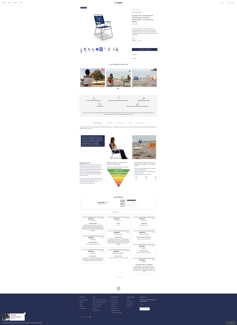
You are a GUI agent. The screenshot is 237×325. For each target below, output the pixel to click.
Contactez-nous (96, 310)
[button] (122, 200)
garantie (95, 308)
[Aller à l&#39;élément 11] (101, 49)
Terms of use (130, 301)
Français (221, 2)
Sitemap (129, 306)
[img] (91, 218)
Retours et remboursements (99, 299)
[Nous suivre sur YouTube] (89, 317)
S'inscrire (144, 308)
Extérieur (82, 306)
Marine (81, 301)
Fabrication (114, 306)
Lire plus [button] (93, 230)
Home (4, 2)
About (15, 2)
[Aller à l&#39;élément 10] (97, 49)
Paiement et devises (97, 304)
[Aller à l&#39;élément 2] (81, 51)
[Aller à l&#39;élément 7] (85, 49)
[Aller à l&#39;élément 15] (113, 49)
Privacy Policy (130, 304)
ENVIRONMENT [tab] (139, 122)
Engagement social (115, 310)
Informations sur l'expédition (99, 301)
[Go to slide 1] (117, 88)
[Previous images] (82, 77)
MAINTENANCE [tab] (120, 122)
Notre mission (114, 301)
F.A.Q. (128, 299)
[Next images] (154, 77)
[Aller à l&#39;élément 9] (93, 49)
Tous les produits (84, 299)
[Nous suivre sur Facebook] (80, 317)
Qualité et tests (114, 308)
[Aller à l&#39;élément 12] (105, 48)
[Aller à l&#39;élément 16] (117, 49)
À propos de (114, 299)
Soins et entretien (97, 306)
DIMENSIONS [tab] (109, 122)
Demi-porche (83, 308)
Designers (113, 304)
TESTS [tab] (130, 122)
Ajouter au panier (145, 49)
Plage (81, 304)
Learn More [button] (39, 322)
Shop (9, 2)
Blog (21, 2)
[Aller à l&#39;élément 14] (109, 49)
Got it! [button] (231, 322)
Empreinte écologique (116, 312)
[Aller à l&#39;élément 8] (89, 49)
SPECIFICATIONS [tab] (98, 122)
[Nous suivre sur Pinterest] (86, 317)
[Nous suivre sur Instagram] (83, 317)
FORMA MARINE (136, 9)
